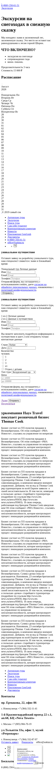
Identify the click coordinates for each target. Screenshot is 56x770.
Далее (4, 400)
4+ (6, 366)
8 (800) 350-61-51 (10, 5)
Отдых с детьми (13, 369)
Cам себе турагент (17, 225)
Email (4, 275)
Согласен (36, 763)
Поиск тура (13, 223)
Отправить (7, 293)
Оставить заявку (10, 742)
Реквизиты (27, 742)
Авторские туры (16, 217)
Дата (3, 347)
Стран (4, 344)
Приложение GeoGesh (19, 234)
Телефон (5, 278)
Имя (3, 272)
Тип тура (6, 372)
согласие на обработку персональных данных (24, 285)
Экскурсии (7, 8)
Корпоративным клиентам (21, 228)
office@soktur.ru (15, 242)
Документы (13, 237)
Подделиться (8, 403)
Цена (4, 375)
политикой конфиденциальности (18, 290)
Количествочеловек (7, 352)
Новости (12, 231)
